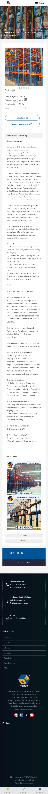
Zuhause (7, 638)
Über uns (7, 648)
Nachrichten (8, 658)
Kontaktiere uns (9, 663)
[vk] (32, 715)
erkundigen (20, 118)
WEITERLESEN (24, 562)
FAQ (5, 668)
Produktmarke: (10, 104)
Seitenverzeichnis (28, 780)
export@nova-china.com (19, 618)
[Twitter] (27, 715)
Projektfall (7, 653)
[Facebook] (21, 715)
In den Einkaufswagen (21, 124)
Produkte (7, 643)
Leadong (30, 783)
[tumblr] (16, 715)
